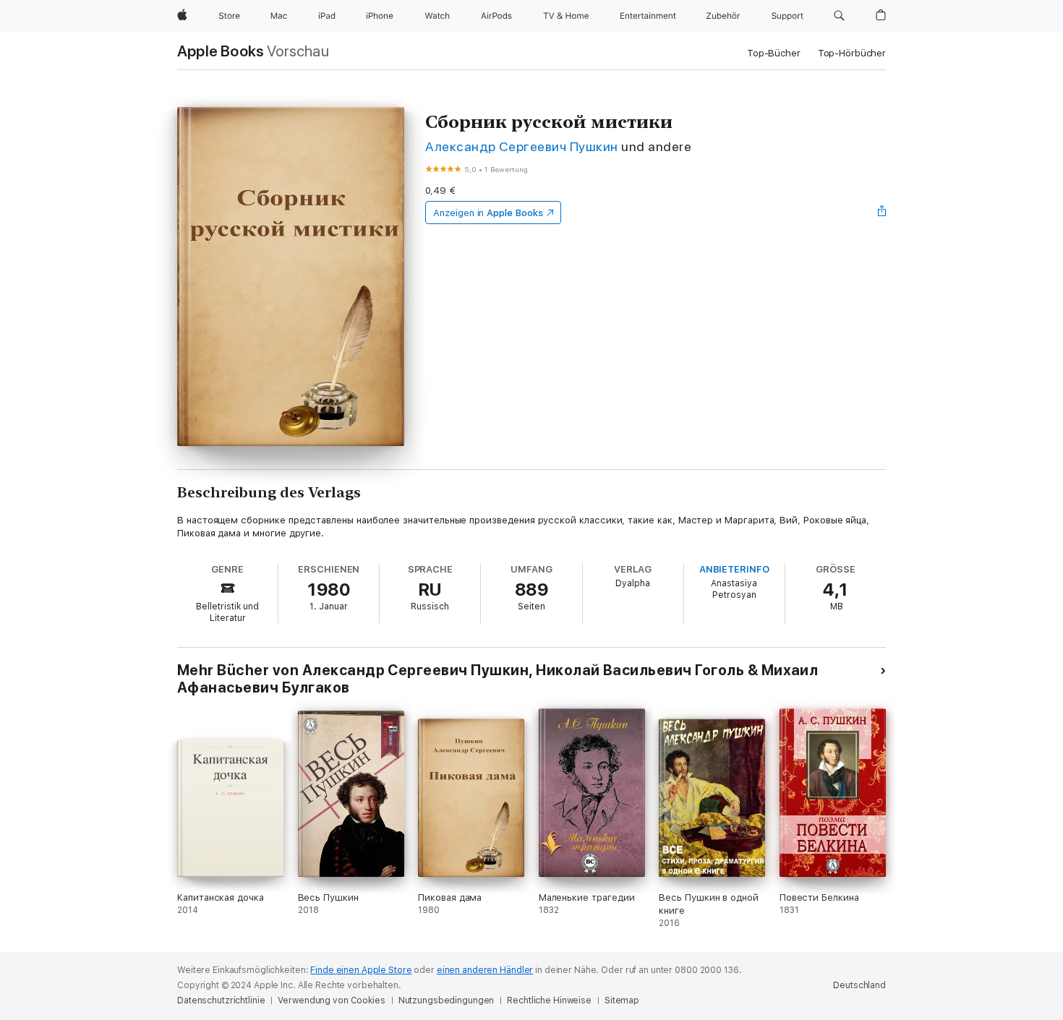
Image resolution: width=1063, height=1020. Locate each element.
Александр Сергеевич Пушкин (521, 146)
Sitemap (622, 1000)
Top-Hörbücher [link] (852, 53)
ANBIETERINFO (734, 569)
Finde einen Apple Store (360, 970)
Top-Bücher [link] (774, 53)
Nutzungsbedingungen (446, 1000)
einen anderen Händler (485, 970)
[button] (839, 16)
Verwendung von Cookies (331, 1000)
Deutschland (859, 985)
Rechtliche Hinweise (549, 1000)
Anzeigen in (488, 212)
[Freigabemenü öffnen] (882, 212)
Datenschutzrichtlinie (221, 1000)
